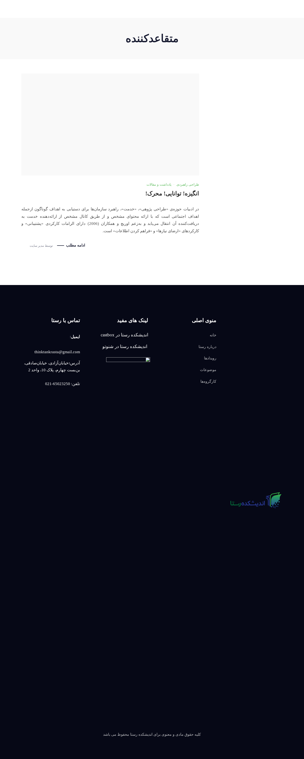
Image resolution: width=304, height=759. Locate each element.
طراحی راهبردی (187, 184)
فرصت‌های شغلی (121, 28)
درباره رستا (207, 347)
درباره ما (210, 28)
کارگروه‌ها (148, 28)
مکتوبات (170, 28)
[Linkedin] (39, 27)
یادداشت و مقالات (159, 184)
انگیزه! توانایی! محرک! (172, 193)
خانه (213, 335)
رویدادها (192, 28)
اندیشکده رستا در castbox (124, 334)
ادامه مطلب (75, 245)
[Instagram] (28, 27)
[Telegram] (255, 536)
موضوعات (208, 370)
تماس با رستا (93, 28)
